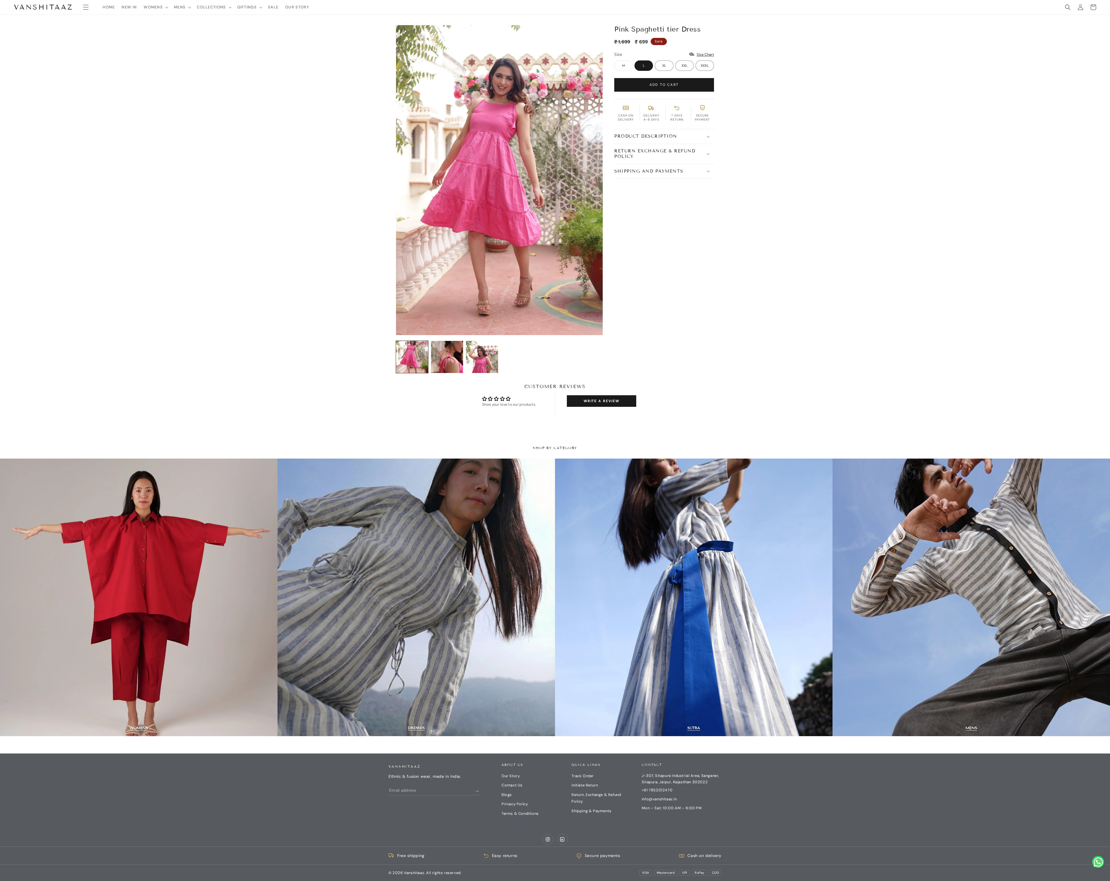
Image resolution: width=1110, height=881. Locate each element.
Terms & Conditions (520, 813)
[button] (85, 7)
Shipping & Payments (591, 810)
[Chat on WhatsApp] (1098, 862)
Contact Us (512, 785)
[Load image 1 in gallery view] (412, 357)
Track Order (582, 775)
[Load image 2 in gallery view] (447, 357)
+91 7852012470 (657, 790)
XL (664, 65)
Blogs (507, 794)
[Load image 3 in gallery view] (482, 357)
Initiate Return (584, 785)
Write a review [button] (601, 401)
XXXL (704, 65)
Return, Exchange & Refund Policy (596, 798)
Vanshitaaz (404, 766)
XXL (684, 65)
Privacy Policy (515, 803)
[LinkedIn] (562, 839)
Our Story (511, 775)
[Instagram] (547, 839)
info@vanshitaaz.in (659, 799)
